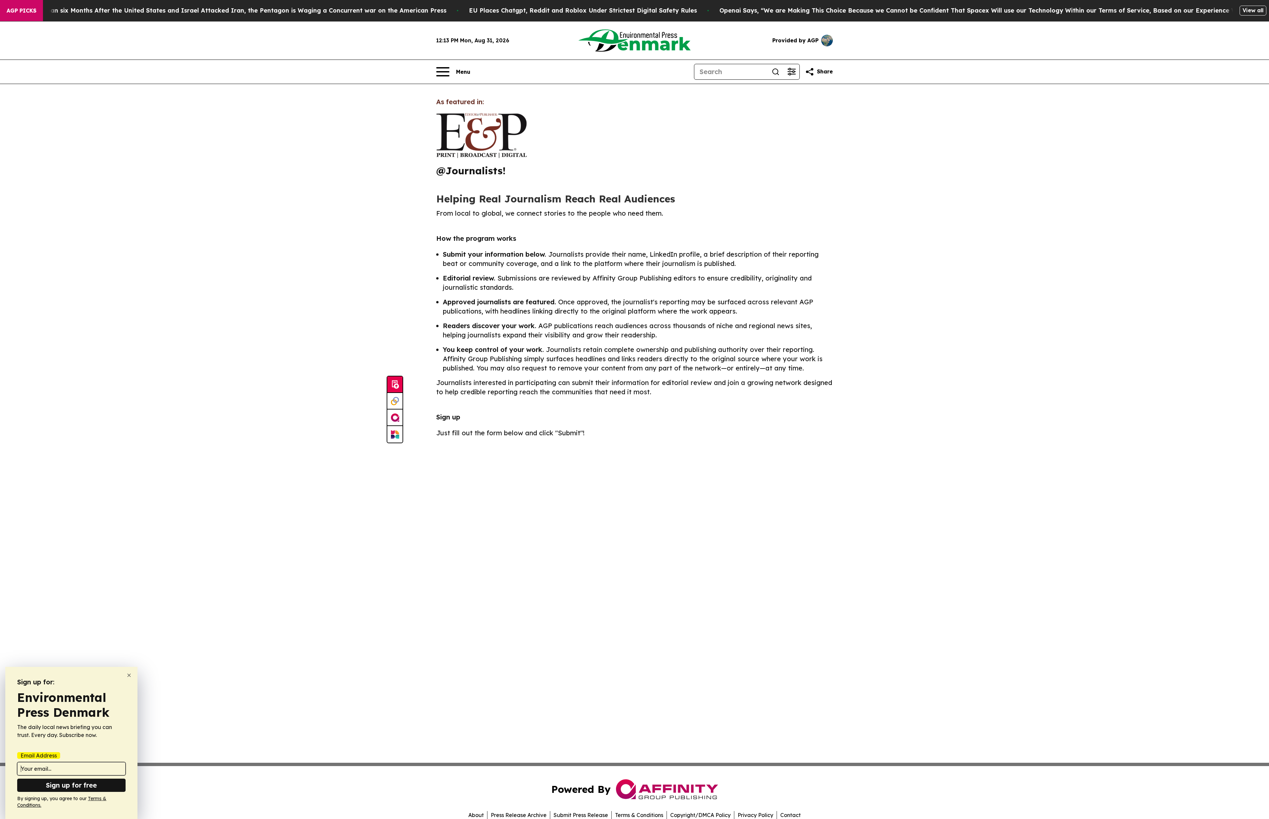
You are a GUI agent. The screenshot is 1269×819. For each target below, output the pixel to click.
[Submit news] (395, 384)
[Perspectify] (395, 401)
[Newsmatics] (395, 434)
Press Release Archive (519, 815)
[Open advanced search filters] (791, 71)
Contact (790, 815)
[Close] (129, 675)
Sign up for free (71, 785)
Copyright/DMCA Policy (700, 815)
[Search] (776, 71)
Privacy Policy (755, 815)
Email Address (38, 755)
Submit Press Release (581, 815)
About (476, 815)
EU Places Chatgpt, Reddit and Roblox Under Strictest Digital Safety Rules (583, 10)
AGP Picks (21, 10)
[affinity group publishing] (395, 417)
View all (1253, 10)
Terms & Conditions (639, 815)
